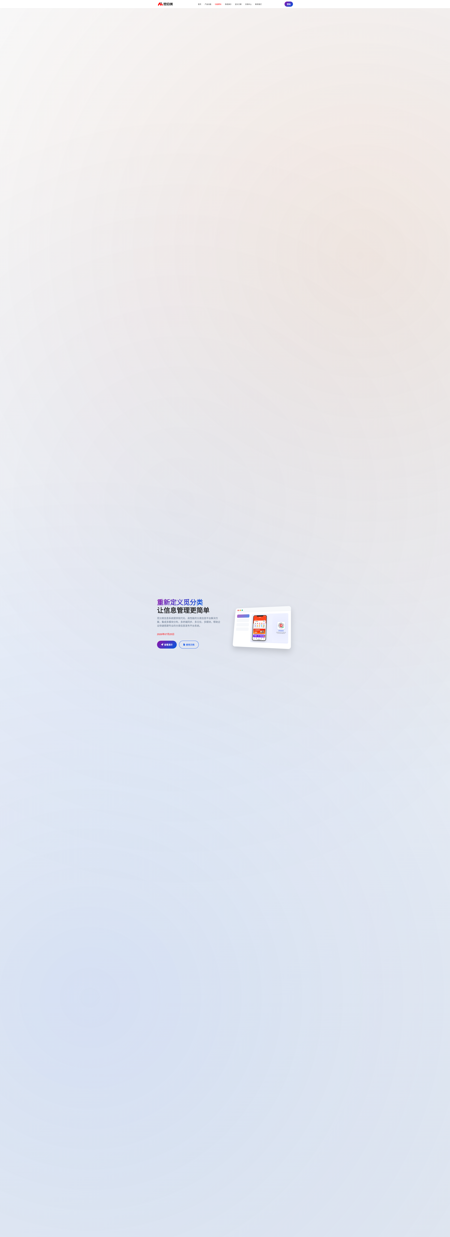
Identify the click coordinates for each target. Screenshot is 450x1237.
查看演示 (168, 644)
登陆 (289, 4)
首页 (199, 4)
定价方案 (238, 4)
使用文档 (190, 644)
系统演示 (228, 4)
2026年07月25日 (165, 634)
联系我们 (258, 4)
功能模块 (218, 4)
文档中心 (248, 4)
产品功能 (208, 4)
